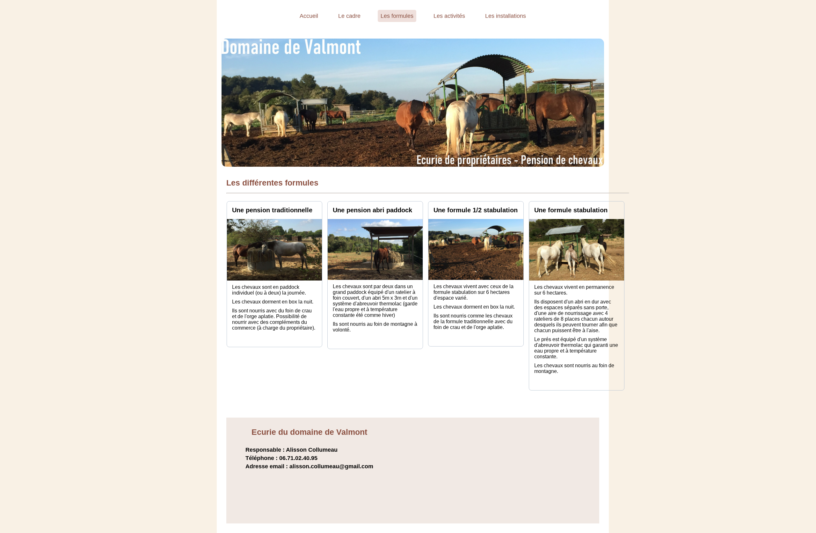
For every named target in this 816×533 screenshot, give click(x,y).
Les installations (505, 16)
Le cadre (349, 16)
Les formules (397, 16)
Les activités (449, 16)
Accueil (309, 16)
